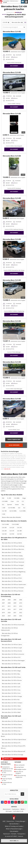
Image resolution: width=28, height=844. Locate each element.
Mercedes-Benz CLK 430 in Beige (11, 671)
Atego (24, 498)
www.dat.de (7, 469)
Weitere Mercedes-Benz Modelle (11, 517)
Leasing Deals (20, 767)
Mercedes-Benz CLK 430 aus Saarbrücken (14, 584)
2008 (9, 603)
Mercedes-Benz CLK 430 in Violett (11, 709)
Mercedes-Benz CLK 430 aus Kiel (11, 575)
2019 (3, 612)
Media (22, 809)
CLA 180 (4, 511)
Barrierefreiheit (14, 824)
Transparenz (21, 834)
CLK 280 (19, 531)
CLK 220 (11, 527)
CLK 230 (19, 527)
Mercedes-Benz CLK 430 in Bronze (12, 680)
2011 (3, 606)
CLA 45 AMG (11, 508)
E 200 (3, 514)
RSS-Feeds (9, 811)
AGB (4, 821)
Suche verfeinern (14, 445)
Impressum (6, 834)
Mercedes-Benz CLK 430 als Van (11, 664)
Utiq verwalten (14, 831)
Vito (23, 504)
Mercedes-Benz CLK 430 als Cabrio (12, 644)
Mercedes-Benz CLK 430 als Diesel (12, 724)
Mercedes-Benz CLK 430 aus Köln (11, 552)
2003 (3, 600)
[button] (14, 27)
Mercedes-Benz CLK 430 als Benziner (12, 721)
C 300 (3, 508)
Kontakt (13, 834)
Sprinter (9, 504)
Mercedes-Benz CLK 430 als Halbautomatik (9, 629)
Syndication (15, 809)
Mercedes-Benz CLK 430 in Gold (11, 687)
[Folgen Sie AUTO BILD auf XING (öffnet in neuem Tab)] (12, 802)
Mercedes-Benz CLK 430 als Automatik (13, 624)
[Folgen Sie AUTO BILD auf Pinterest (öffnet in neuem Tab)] (15, 802)
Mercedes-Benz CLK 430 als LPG (11, 743)
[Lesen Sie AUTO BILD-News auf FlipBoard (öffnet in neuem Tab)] (22, 802)
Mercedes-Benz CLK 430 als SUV (11, 657)
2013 (14, 606)
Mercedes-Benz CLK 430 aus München (13, 549)
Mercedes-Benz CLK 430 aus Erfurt (12, 578)
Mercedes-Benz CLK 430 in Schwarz (12, 703)
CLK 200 (4, 527)
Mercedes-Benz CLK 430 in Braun (11, 677)
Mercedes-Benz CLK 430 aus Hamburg (13, 546)
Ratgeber (18, 762)
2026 (20, 616)
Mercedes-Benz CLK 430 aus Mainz (12, 581)
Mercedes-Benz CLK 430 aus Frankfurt (13, 559)
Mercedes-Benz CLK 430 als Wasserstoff (13, 751)
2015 (3, 609)
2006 (20, 600)
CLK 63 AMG (15, 524)
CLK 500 (19, 534)
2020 (9, 612)
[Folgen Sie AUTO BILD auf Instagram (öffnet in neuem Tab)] (9, 802)
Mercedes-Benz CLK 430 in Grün (11, 693)
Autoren (20, 836)
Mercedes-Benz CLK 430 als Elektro (12, 727)
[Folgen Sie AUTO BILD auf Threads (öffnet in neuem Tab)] (19, 802)
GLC (3, 504)
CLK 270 (11, 531)
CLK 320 (4, 534)
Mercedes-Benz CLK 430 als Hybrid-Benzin (11, 735)
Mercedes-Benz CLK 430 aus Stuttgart (13, 565)
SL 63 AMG (23, 511)
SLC (24, 508)
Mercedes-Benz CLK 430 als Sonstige (12, 754)
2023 (3, 616)
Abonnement (7, 809)
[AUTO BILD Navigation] (26, 2)
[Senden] (22, 794)
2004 (9, 600)
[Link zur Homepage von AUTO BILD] (1, 2)
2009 (14, 603)
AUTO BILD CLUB (18, 811)
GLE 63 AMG (13, 511)
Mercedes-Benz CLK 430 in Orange (12, 696)
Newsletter (14, 790)
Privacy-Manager (20, 821)
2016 (9, 609)
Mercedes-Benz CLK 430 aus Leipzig (12, 555)
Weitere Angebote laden (14, 439)
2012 (9, 606)
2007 (3, 603)
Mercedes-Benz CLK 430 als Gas (11, 731)
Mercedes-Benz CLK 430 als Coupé (12, 647)
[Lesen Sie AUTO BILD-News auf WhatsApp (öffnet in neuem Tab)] (25, 802)
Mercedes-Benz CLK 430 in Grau (11, 690)
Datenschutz (10, 821)
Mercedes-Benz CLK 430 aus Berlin (12, 543)
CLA (18, 501)
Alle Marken (6, 1)
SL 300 (9, 498)
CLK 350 (11, 534)
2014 (20, 606)
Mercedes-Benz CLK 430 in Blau (11, 674)
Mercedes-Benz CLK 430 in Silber (11, 706)
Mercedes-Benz (14, 1)
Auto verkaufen (20, 765)
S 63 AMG (16, 498)
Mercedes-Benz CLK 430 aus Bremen (12, 568)
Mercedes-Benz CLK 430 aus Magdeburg (13, 571)
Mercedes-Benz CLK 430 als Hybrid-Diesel (14, 739)
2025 (14, 616)
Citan (12, 501)
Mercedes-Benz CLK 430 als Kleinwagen (13, 660)
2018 (20, 609)
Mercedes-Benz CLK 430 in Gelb (11, 683)
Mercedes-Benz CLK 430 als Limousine (13, 654)
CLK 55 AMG (5, 524)
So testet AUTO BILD (11, 836)
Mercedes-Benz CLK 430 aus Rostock (12, 591)
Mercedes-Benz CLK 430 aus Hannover (13, 562)
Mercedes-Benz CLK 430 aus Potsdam (13, 587)
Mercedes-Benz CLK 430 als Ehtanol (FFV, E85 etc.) (13, 747)
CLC (23, 501)
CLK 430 (5, 2)
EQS (3, 498)
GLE (19, 508)
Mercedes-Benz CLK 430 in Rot (11, 699)
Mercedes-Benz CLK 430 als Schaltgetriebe (9, 634)
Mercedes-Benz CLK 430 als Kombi (12, 651)
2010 (20, 603)
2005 (14, 600)
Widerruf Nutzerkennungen (14, 829)
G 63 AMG (5, 501)
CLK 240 (4, 531)
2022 (20, 612)
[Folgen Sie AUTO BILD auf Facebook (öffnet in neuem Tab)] (2, 802)
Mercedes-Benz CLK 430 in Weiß (11, 712)
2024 (9, 616)
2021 (14, 612)
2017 (14, 609)
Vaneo (17, 504)
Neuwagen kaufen (21, 769)
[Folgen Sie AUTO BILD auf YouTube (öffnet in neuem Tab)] (5, 802)
